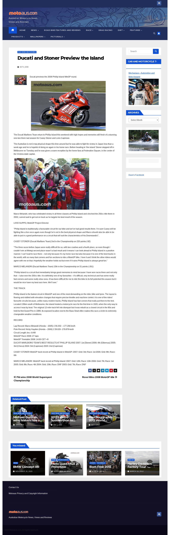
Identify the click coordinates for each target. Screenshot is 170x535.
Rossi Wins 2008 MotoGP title (98, 377)
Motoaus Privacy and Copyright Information (28, 493)
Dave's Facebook (136, 175)
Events (92, 463)
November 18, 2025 (23, 471)
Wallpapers (37, 37)
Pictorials (57, 37)
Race (89, 30)
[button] (154, 33)
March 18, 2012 (137, 471)
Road (15, 463)
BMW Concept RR (26, 467)
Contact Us (14, 487)
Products (17, 37)
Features (135, 30)
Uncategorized (63, 460)
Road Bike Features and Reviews (62, 30)
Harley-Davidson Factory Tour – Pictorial (140, 467)
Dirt (120, 30)
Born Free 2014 (100, 467)
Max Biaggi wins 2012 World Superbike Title (100, 420)
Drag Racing (106, 30)
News (34, 30)
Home (23, 30)
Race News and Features (27, 52)
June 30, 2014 (98, 471)
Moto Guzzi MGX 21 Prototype (65, 465)
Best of (131, 460)
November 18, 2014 (62, 471)
